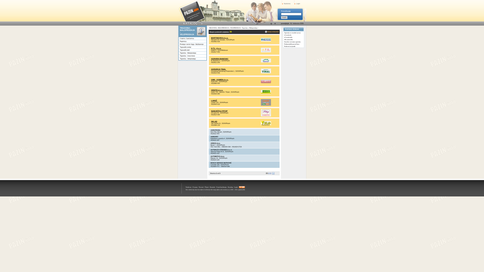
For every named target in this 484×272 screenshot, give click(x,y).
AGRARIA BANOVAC (219, 59)
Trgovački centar (185, 47)
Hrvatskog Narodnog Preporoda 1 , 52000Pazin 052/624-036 (227, 71)
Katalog (230, 187)
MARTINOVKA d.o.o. (219, 38)
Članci (207, 187)
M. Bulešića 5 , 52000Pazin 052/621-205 (220, 60)
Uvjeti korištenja (221, 187)
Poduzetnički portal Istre (291, 44)
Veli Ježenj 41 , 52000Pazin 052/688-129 (220, 123)
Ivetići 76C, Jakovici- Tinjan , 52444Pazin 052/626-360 (225, 92)
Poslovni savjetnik (289, 46)
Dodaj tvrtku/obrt (273, 31)
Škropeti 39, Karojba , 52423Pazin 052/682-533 (223, 39)
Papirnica (183, 41)
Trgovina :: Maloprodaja (188, 53)
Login (298, 4)
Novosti (201, 187)
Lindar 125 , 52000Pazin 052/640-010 (219, 102)
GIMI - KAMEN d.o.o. (220, 80)
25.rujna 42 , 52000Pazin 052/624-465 (219, 113)
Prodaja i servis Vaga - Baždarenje (192, 44)
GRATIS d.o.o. (217, 90)
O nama (195, 187)
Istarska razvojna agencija (292, 42)
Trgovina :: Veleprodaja (188, 59)
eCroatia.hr (287, 35)
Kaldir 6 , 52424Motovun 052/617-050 (219, 50)
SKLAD (214, 122)
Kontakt (212, 187)
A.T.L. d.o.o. (216, 48)
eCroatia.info (288, 37)
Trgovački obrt (185, 50)
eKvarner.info (288, 39)
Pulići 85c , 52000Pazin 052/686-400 (220, 81)
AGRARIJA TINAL (218, 69)
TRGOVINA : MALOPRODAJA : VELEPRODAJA (224, 28)
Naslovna (287, 4)
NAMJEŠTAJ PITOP (219, 111)
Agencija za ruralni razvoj (292, 32)
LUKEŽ (214, 101)
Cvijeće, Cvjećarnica (187, 38)
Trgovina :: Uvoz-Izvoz (187, 56)
